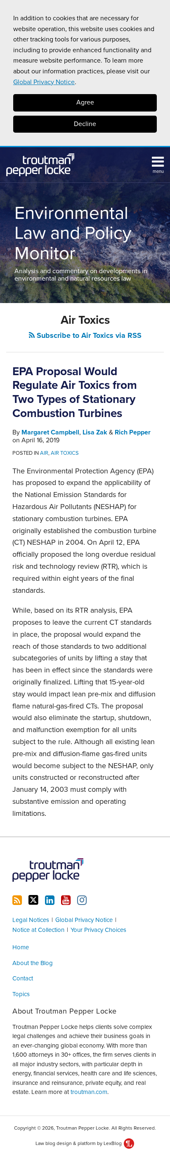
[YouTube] (66, 900)
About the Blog (32, 963)
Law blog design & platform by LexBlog (79, 1143)
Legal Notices (30, 920)
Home (20, 947)
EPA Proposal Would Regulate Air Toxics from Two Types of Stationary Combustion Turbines (74, 392)
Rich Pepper (133, 432)
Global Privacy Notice (44, 82)
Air (44, 453)
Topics (21, 994)
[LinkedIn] (49, 900)
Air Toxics (65, 453)
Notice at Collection (38, 930)
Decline (85, 124)
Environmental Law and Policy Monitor (73, 233)
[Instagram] (82, 900)
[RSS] (17, 900)
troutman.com (89, 1092)
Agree (85, 102)
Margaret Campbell (50, 432)
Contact (22, 978)
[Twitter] (33, 900)
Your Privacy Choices (98, 930)
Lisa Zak (95, 432)
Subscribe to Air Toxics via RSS (88, 335)
